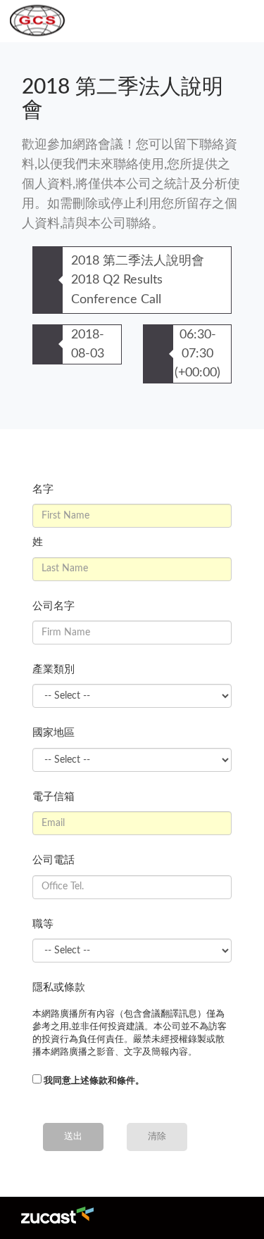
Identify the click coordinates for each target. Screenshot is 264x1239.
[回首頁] (35, 21)
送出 (73, 1136)
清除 (157, 1136)
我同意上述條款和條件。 (94, 1081)
